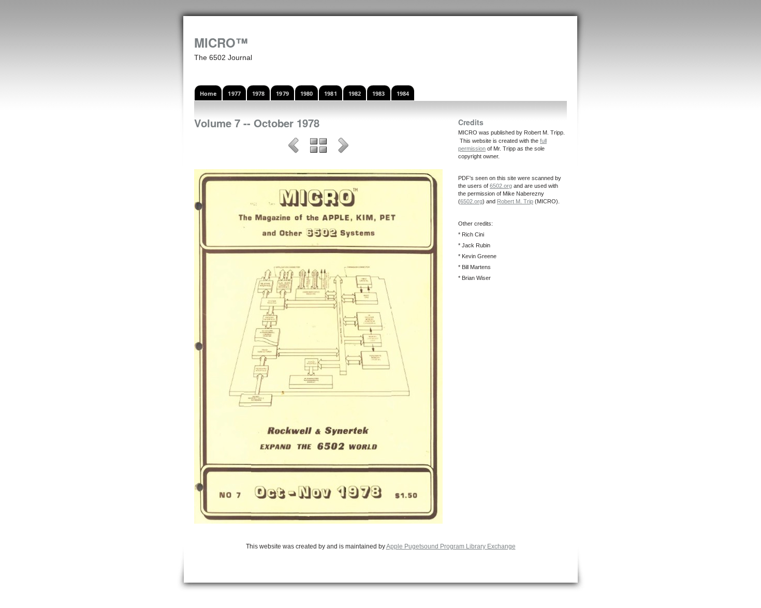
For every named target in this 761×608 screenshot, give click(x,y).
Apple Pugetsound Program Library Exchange (451, 546)
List (318, 147)
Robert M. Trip (515, 201)
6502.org (501, 186)
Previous (293, 147)
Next (343, 147)
